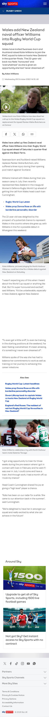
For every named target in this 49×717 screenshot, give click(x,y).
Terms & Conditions (10, 691)
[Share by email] (32, 134)
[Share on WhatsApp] (23, 134)
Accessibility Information (13, 702)
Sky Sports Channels (13, 677)
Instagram (22, 663)
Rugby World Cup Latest (18, 202)
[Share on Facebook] (6, 134)
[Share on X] (15, 134)
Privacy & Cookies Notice (13, 695)
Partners (7, 671)
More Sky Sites (10, 683)
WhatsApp (34, 663)
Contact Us (7, 706)
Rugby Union (13, 11)
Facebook (10, 663)
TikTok (16, 663)
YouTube (28, 663)
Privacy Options (9, 699)
